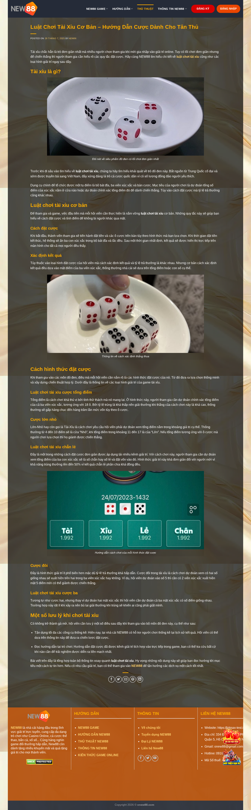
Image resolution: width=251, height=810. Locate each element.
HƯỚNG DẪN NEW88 (94, 734)
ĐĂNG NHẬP (228, 8)
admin (72, 38)
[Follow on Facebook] (141, 758)
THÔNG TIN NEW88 (92, 748)
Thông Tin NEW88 (171, 8)
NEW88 (136, 665)
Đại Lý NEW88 (152, 741)
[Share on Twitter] (118, 679)
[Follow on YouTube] (155, 758)
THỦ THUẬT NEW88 (93, 741)
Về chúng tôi (150, 727)
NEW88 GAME (88, 727)
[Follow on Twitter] (148, 758)
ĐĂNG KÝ (203, 8)
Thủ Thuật (145, 8)
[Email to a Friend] (125, 679)
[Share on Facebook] (111, 679)
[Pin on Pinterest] (132, 679)
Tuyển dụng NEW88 (156, 734)
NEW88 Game (95, 8)
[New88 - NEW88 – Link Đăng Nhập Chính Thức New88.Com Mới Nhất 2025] (30, 9)
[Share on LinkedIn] (140, 679)
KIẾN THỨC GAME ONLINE (98, 755)
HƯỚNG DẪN (121, 8)
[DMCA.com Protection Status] (39, 761)
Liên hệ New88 (152, 748)
